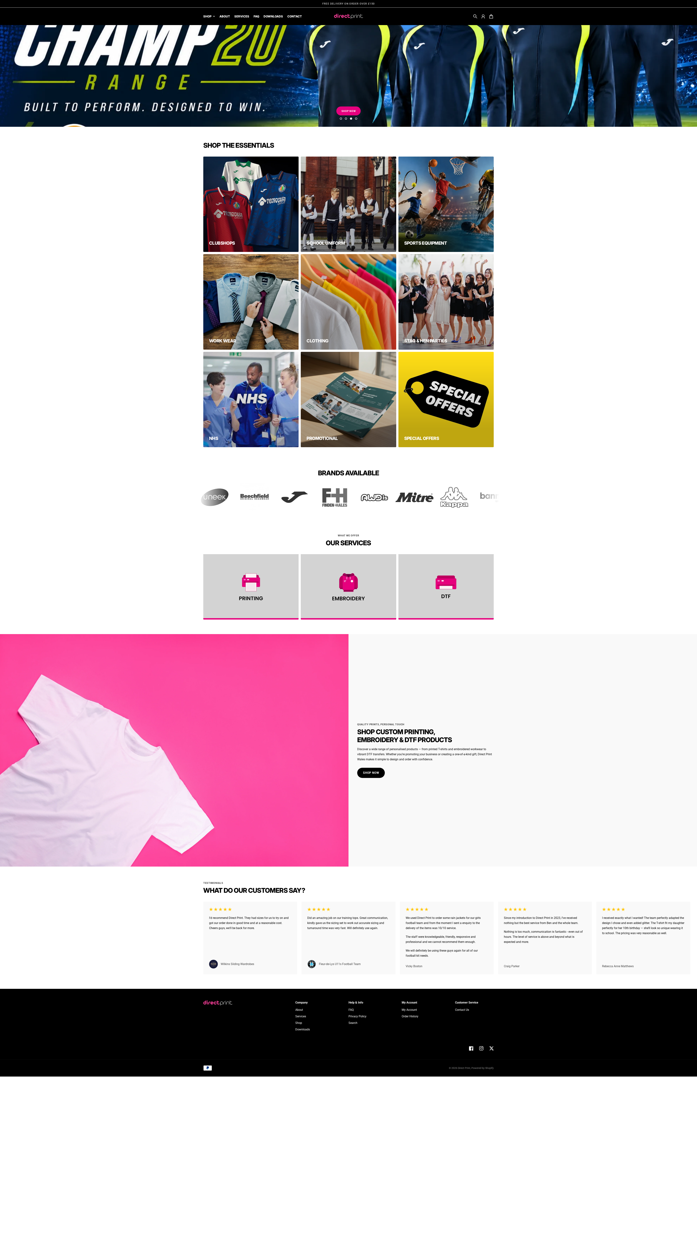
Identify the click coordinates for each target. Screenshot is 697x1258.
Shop (207, 16)
